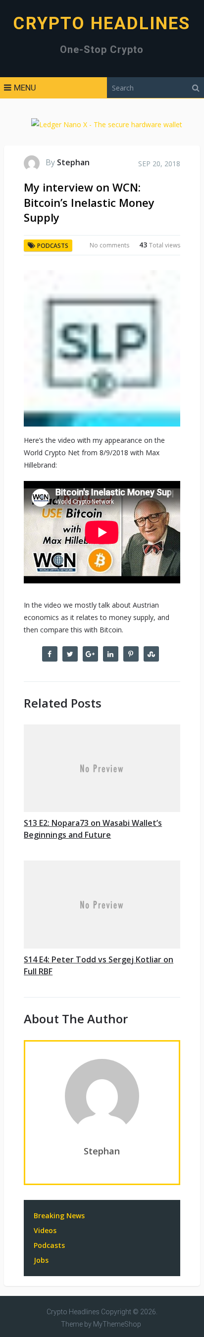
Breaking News (59, 1215)
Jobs (41, 1260)
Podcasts (52, 245)
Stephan (73, 162)
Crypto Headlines (101, 23)
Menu (25, 88)
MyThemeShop (117, 1324)
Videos (45, 1230)
